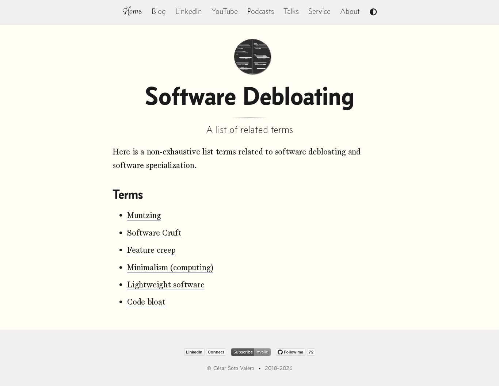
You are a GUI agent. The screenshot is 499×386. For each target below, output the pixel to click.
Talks (291, 11)
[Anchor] (148, 194)
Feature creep (151, 250)
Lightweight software (166, 285)
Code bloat (146, 302)
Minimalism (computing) (170, 267)
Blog (158, 11)
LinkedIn (188, 11)
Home (132, 11)
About (350, 11)
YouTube (225, 11)
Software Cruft (154, 233)
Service (319, 11)
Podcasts (260, 11)
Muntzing (144, 215)
